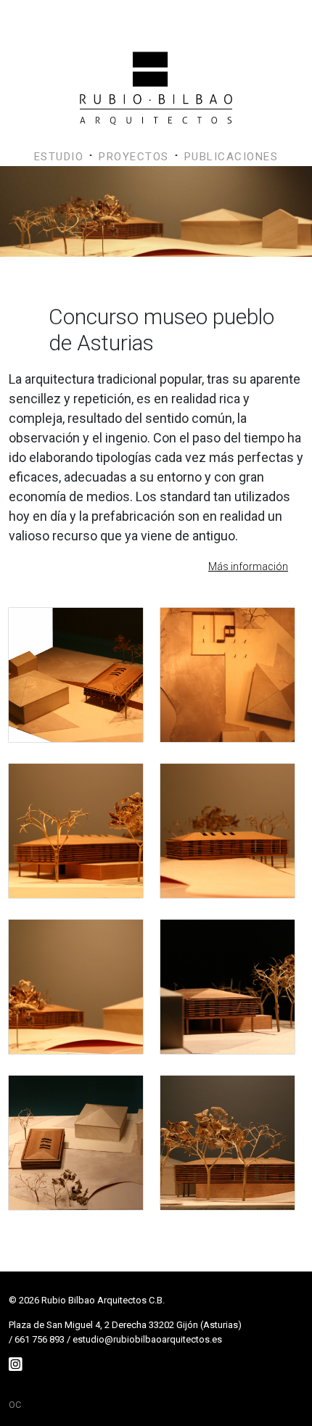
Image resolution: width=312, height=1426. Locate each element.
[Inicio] (156, 61)
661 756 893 (40, 1339)
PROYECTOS (134, 156)
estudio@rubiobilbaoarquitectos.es (147, 1339)
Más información (248, 566)
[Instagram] (15, 1364)
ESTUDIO (59, 156)
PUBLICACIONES (231, 156)
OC (15, 1404)
